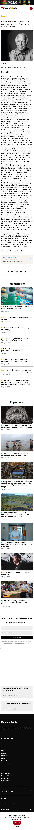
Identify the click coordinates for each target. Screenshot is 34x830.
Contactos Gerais (7, 791)
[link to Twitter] (8, 738)
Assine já (17, 823)
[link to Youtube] (12, 738)
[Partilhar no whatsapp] (17, 271)
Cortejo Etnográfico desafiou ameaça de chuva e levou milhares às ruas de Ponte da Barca (15, 584)
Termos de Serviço (19, 643)
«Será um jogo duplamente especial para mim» (15, 555)
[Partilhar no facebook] (8, 271)
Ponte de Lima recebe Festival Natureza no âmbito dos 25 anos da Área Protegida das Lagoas (15, 496)
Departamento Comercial (9, 804)
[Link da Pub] (17, 2)
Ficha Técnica (5, 773)
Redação (4, 798)
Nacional (4, 760)
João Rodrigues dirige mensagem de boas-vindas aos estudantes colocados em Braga (16, 525)
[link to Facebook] (1, 738)
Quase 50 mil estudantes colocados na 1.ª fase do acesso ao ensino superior (15, 371)
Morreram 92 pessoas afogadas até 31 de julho (15, 318)
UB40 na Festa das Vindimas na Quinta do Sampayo (15, 329)
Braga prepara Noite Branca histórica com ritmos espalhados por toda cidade (15, 408)
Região (3, 753)
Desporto (4, 756)
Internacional (5, 763)
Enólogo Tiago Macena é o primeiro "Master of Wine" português (16, 339)
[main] (17, 363)
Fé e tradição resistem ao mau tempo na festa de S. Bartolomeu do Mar (17, 436)
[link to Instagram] (5, 738)
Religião (3, 758)
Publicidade (5, 781)
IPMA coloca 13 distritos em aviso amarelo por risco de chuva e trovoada (16, 360)
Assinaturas (5, 778)
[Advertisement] (17, 664)
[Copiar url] (25, 271)
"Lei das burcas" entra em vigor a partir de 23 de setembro (16, 350)
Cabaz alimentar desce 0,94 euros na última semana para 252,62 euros (16, 289)
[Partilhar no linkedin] (21, 271)
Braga (3, 751)
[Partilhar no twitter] (12, 271)
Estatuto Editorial (6, 776)
